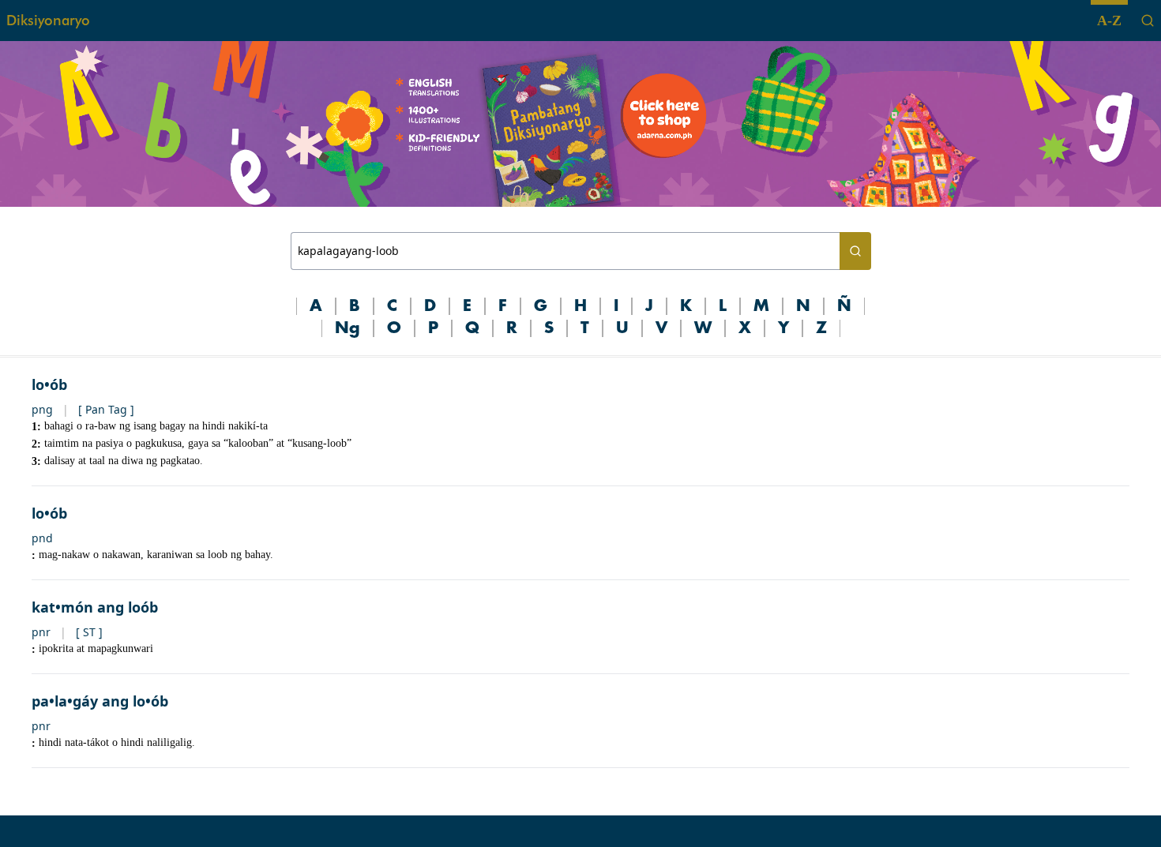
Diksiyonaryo (48, 20)
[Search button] (855, 251)
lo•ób (49, 384)
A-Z (1109, 20)
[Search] (1147, 20)
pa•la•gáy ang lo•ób (100, 700)
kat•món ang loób (95, 607)
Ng (347, 328)
